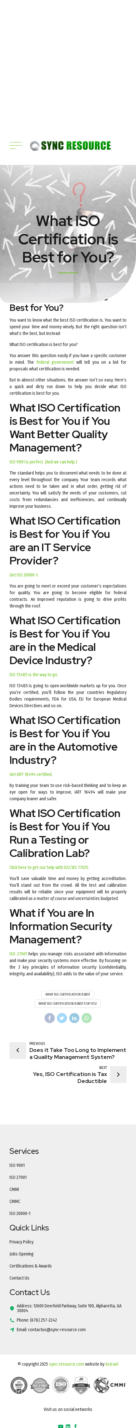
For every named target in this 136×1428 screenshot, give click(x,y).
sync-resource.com (66, 1364)
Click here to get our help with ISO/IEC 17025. (49, 867)
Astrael (111, 1364)
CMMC (14, 1201)
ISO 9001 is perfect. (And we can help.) (43, 462)
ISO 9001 (17, 1165)
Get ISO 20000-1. (24, 575)
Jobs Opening (21, 1254)
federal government (55, 362)
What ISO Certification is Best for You (68, 1004)
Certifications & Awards (30, 1266)
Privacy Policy (21, 1242)
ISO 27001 (18, 954)
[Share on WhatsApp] (87, 1018)
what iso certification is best (68, 994)
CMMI (14, 1189)
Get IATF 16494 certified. (31, 774)
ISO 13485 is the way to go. (33, 674)
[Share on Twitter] (62, 1018)
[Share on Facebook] (50, 1018)
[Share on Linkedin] (74, 1018)
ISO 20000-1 (19, 1213)
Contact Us (19, 1278)
